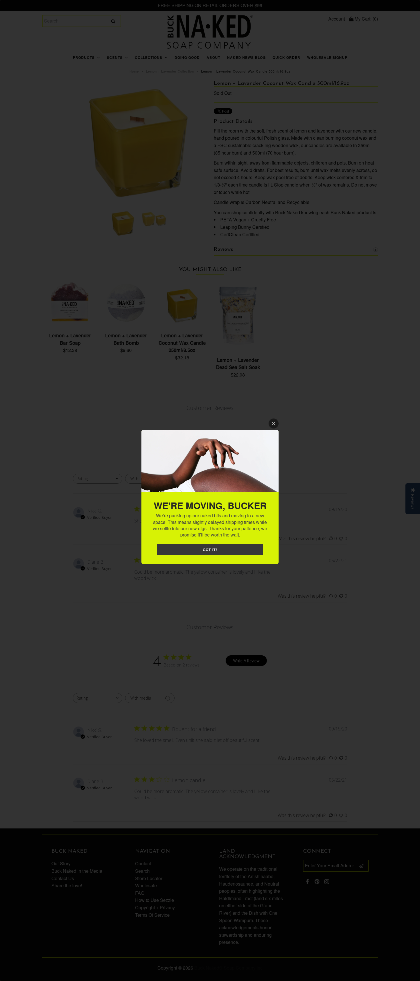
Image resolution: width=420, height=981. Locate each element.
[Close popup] (274, 424)
